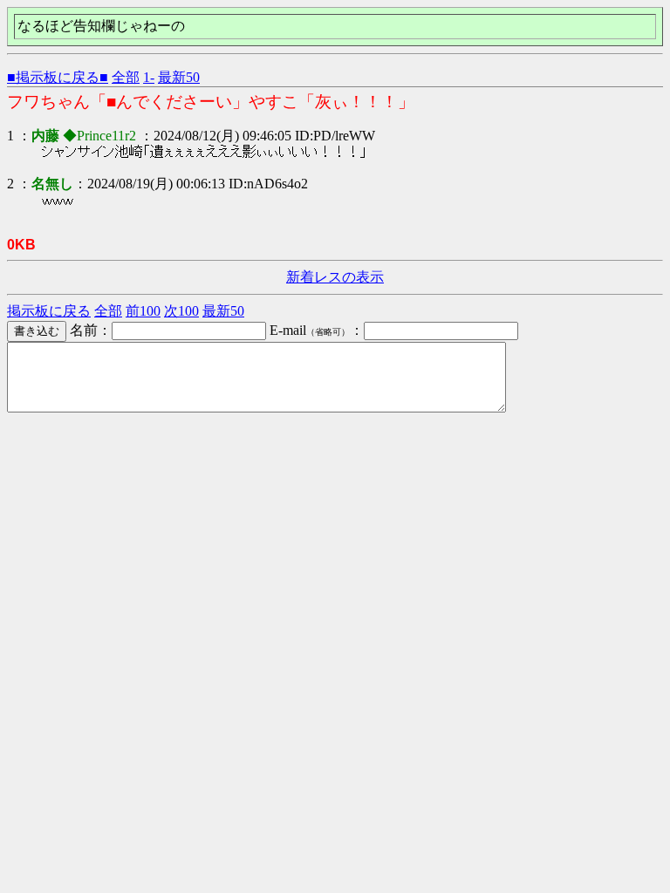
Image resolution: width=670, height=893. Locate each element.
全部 (126, 77)
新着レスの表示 (335, 276)
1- (148, 77)
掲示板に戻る (49, 310)
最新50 (179, 77)
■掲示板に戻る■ (57, 77)
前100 (143, 310)
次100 (181, 310)
